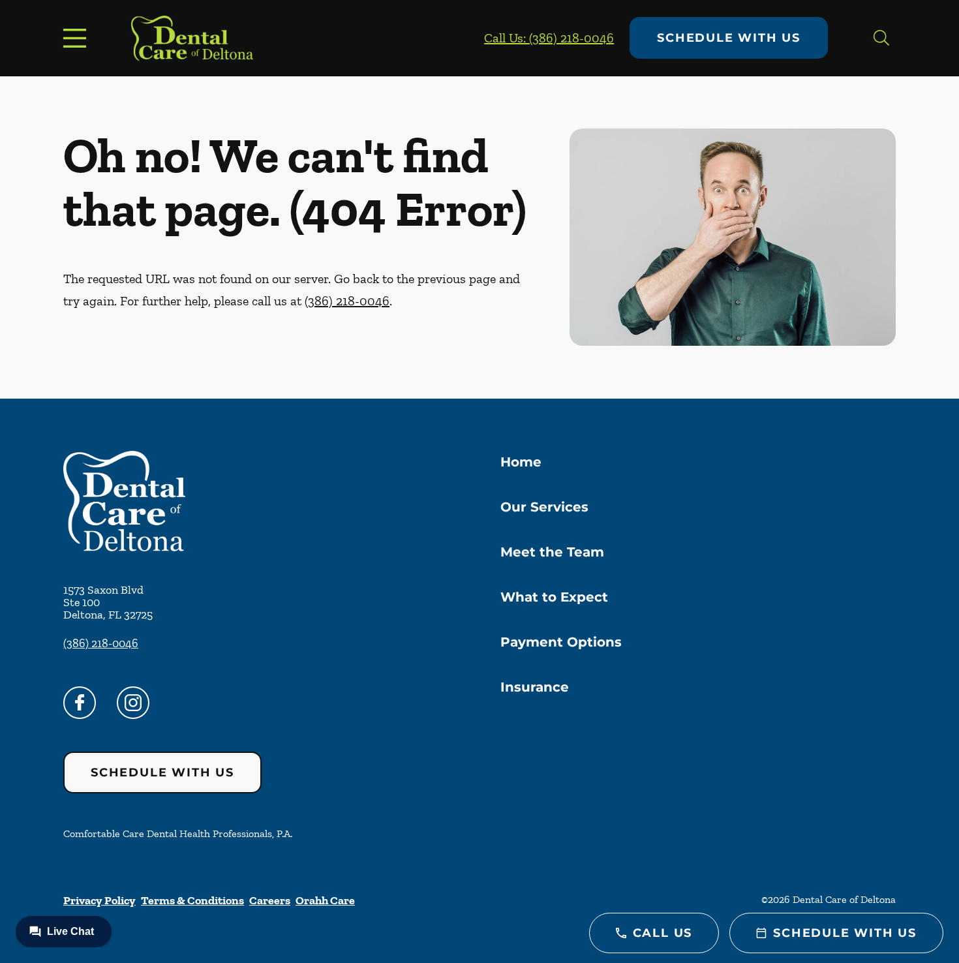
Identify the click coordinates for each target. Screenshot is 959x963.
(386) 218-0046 (347, 301)
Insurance (534, 687)
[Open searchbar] (881, 37)
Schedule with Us (728, 38)
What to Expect (554, 597)
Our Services (544, 507)
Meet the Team (552, 552)
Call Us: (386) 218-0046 (549, 38)
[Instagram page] (133, 702)
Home (520, 462)
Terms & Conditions (192, 900)
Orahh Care (325, 900)
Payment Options (561, 642)
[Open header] (77, 37)
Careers (269, 900)
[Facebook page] (79, 702)
